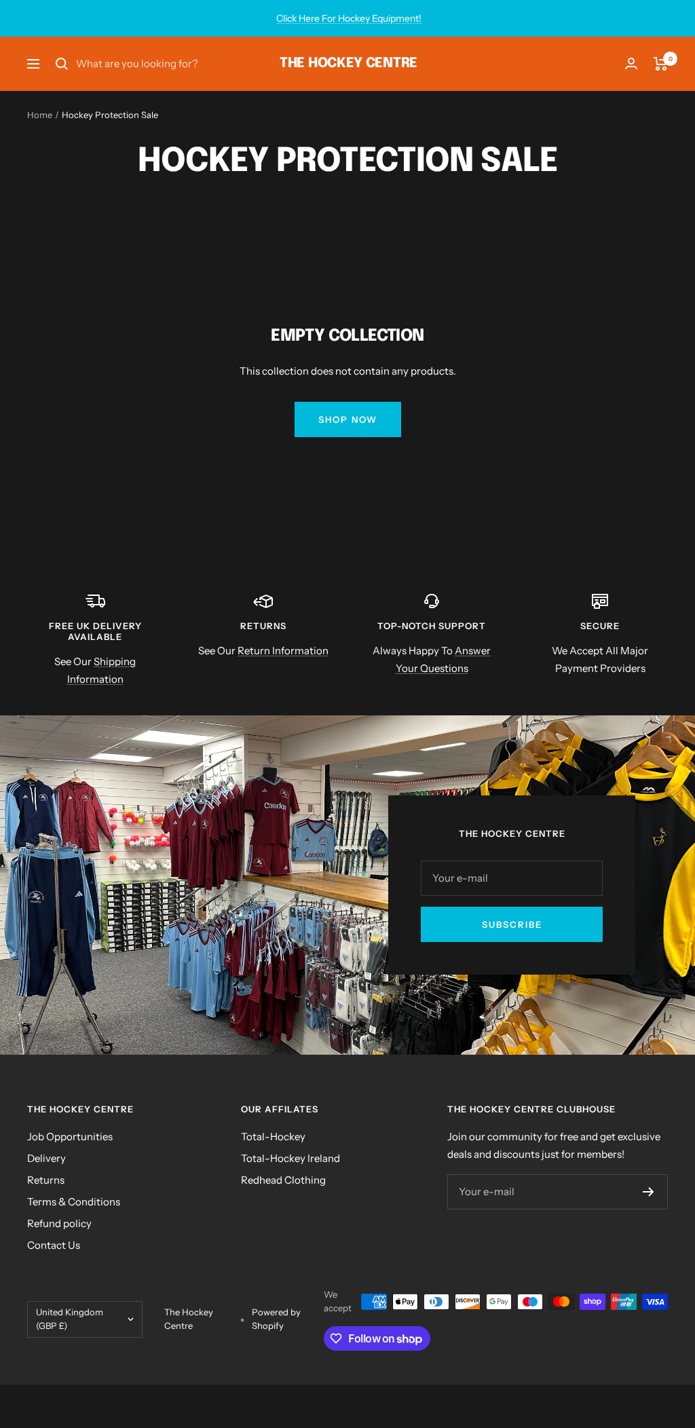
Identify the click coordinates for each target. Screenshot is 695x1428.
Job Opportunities (70, 1136)
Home (39, 114)
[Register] (648, 1192)
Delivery (46, 1158)
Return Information (283, 650)
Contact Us (53, 1245)
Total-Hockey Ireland (290, 1158)
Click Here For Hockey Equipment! (348, 18)
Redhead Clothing (283, 1179)
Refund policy (59, 1223)
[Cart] (661, 64)
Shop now (347, 419)
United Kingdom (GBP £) (69, 1319)
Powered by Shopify (276, 1319)
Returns (45, 1179)
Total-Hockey (273, 1136)
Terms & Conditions (73, 1201)
